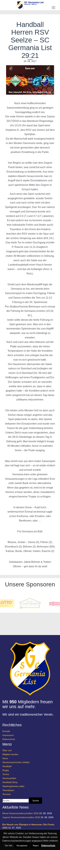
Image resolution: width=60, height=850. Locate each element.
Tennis (5, 774)
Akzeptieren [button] (22, 845)
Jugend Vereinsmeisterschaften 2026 (21, 817)
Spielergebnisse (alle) (13, 786)
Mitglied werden (10, 754)
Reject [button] (36, 845)
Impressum (8, 735)
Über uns (7, 750)
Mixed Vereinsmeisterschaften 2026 (20, 813)
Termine (6, 794)
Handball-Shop (9, 782)
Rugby (5, 770)
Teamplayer (8, 790)
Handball (6, 766)
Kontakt (6, 731)
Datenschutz (8, 739)
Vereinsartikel (9, 778)
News (5, 758)
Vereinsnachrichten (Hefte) (15, 762)
